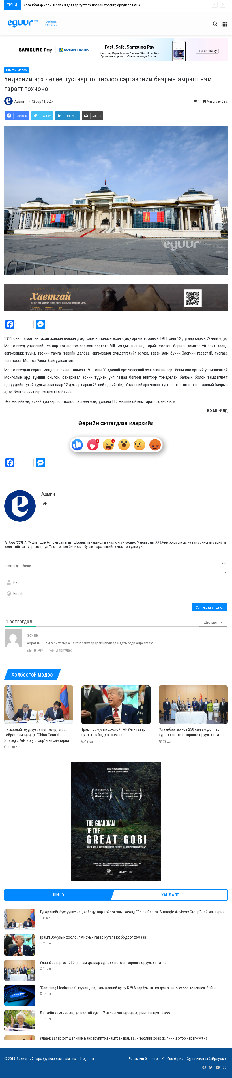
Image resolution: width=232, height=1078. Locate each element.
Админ (19, 102)
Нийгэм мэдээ (16, 70)
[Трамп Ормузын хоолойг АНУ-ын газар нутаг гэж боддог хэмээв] (115, 704)
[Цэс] (225, 26)
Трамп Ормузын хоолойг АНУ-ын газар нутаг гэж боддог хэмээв (93, 937)
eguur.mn (89, 1058)
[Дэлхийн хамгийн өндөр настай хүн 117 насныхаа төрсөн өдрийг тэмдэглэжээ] (19, 1020)
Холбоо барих (172, 1058)
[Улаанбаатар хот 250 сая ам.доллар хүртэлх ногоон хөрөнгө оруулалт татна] (193, 704)
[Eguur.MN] (32, 23)
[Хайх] (215, 26)
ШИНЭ (58, 895)
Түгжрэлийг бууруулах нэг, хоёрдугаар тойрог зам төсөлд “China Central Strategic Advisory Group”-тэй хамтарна (36, 735)
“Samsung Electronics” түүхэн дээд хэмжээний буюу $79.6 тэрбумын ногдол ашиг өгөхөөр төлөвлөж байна (104, 5)
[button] (116, 49)
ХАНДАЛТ (170, 895)
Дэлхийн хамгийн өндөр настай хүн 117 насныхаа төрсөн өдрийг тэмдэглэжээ (105, 1013)
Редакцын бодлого (143, 1058)
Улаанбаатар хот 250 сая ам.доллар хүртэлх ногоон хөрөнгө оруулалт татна (103, 962)
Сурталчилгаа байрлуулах (206, 1058)
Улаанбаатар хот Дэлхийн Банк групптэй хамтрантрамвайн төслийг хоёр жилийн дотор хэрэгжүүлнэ (124, 1038)
